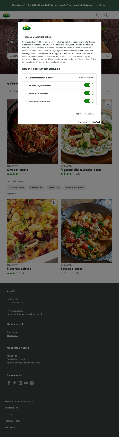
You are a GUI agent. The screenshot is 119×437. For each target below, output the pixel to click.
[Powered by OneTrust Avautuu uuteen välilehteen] (89, 122)
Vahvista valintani (85, 114)
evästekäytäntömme (34, 62)
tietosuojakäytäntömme (56, 62)
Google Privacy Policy (87, 59)
